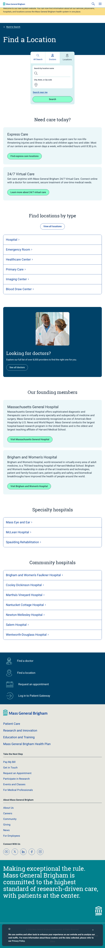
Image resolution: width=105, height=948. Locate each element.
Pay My (9, 761)
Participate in (16, 778)
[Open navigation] (100, 4)
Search (52, 99)
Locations (67, 59)
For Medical (18, 789)
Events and (14, 784)
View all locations (52, 226)
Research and (20, 730)
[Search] (93, 4)
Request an (17, 773)
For (11, 835)
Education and (19, 737)
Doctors (52, 59)
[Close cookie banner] (93, 930)
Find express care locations (24, 156)
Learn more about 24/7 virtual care (28, 192)
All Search (38, 59)
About (8, 807)
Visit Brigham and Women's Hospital (29, 486)
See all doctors (17, 367)
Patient (11, 724)
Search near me (40, 92)
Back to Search (13, 27)
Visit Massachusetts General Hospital (29, 439)
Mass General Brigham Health (27, 744)
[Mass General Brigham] (14, 3)
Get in (10, 767)
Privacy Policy (18, 941)
